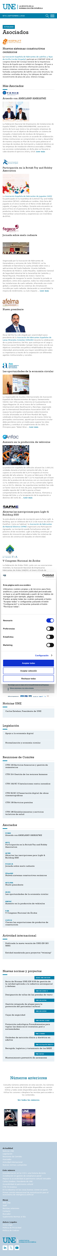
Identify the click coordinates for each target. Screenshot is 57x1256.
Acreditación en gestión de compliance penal (22, 1176)
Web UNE (7, 1203)
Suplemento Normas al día (14, 1217)
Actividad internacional (13, 1162)
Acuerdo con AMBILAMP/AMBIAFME (24, 99)
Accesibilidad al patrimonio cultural (18, 1184)
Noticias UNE (8, 1151)
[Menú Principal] (52, 16)
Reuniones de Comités (12, 1157)
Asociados (7, 1159)
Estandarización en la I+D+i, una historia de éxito (24, 1173)
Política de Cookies (11, 1230)
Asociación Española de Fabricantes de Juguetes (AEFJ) (28, 196)
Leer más (40, 152)
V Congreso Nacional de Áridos (21, 561)
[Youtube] (17, 1247)
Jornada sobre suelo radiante (20, 235)
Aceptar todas (28, 663)
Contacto (6, 1211)
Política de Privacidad (12, 1228)
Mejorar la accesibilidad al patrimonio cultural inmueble (27, 1179)
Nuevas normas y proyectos (15, 1165)
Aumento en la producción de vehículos (26, 442)
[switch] (50, 628)
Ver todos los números (29, 1100)
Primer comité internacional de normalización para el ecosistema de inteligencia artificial (26, 1194)
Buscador (7, 1214)
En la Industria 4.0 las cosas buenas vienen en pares (25, 1190)
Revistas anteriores (11, 1208)
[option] (11, 1121)
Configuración (42, 655)
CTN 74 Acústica (10, 1187)
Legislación (7, 1154)
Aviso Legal (7, 1225)
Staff (5, 1206)
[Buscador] (47, 16)
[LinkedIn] (5, 1247)
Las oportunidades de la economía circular (28, 372)
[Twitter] (11, 1247)
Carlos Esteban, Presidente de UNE (18, 1181)
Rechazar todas (28, 678)
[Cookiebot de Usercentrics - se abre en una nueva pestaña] (42, 575)
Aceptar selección (28, 671)
